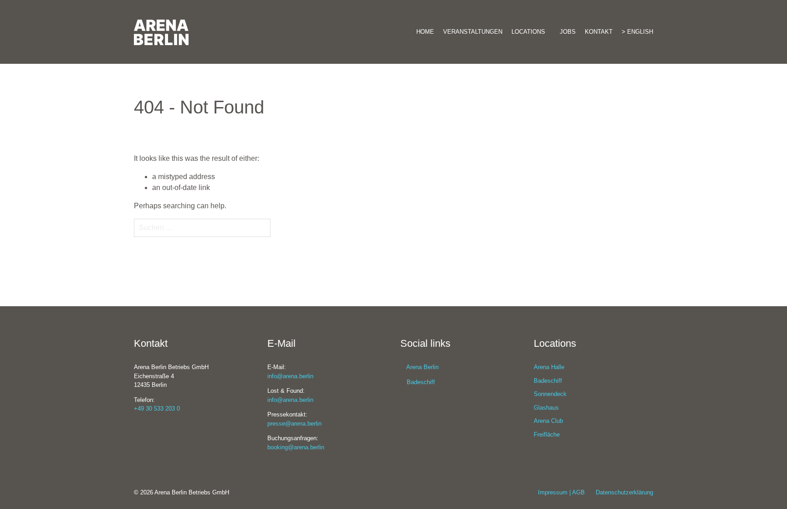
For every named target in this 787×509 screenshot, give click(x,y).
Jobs (568, 31)
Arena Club (548, 420)
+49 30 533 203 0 (157, 408)
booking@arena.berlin (295, 447)
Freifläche (547, 434)
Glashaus (546, 407)
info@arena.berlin (290, 376)
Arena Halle (549, 367)
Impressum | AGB (561, 492)
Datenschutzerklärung (624, 492)
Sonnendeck (550, 394)
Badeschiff (420, 382)
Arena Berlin (422, 367)
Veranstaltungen (472, 31)
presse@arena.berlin (294, 423)
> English (637, 31)
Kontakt (599, 31)
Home (425, 31)
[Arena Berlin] (216, 23)
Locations (528, 31)
